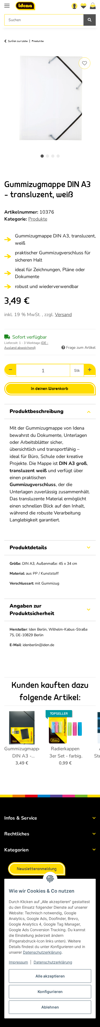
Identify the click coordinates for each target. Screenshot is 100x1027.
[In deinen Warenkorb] (8, 50)
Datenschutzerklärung (42, 952)
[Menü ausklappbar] (7, 3)
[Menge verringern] (10, 369)
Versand (63, 314)
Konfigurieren (50, 991)
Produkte (37, 219)
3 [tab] (52, 156)
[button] (74, 6)
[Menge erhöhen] (89, 369)
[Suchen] (89, 20)
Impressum (18, 962)
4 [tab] (58, 156)
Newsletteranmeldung (37, 868)
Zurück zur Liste (18, 41)
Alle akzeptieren (50, 976)
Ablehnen (50, 1007)
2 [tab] (47, 156)
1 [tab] (42, 156)
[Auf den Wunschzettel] (84, 63)
